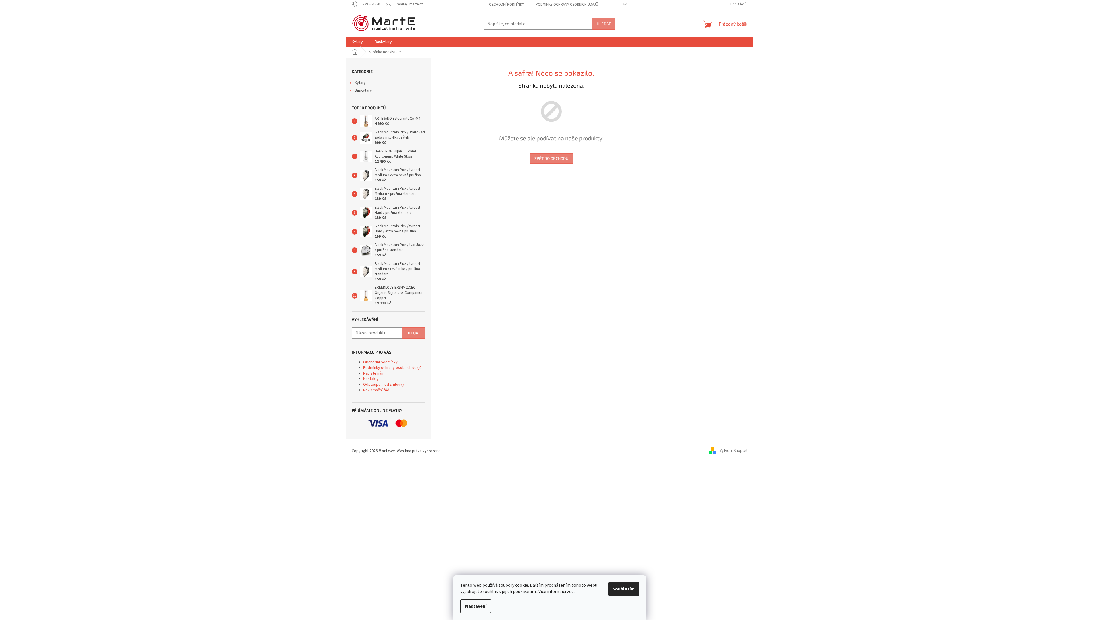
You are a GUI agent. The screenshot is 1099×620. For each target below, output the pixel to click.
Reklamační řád (376, 390)
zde (570, 591)
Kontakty (371, 379)
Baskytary (363, 90)
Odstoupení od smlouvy (383, 385)
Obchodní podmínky (506, 4)
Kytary (360, 83)
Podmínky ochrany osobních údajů (567, 4)
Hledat (604, 23)
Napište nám (373, 373)
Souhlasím (624, 589)
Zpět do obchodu (551, 158)
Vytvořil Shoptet (734, 451)
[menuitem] (357, 41)
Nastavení (475, 606)
